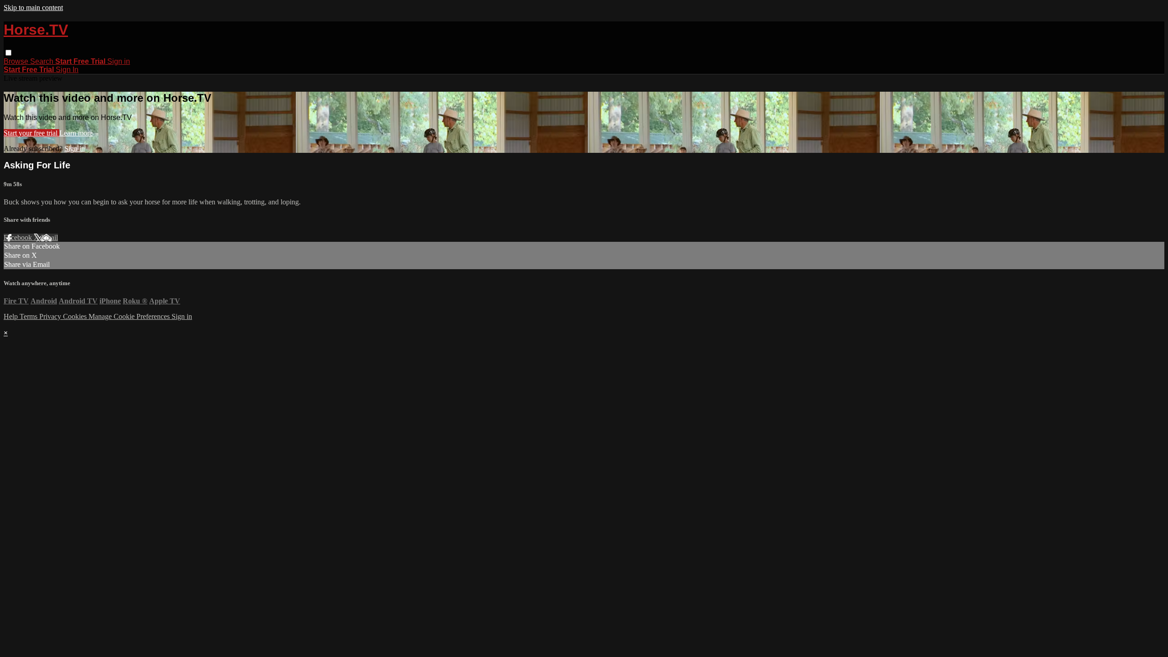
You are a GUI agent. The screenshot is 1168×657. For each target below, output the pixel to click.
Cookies (76, 316)
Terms (29, 316)
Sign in (118, 61)
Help (12, 316)
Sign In (67, 69)
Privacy (51, 316)
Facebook (19, 237)
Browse (17, 61)
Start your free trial (31, 133)
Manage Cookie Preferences (130, 316)
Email (49, 237)
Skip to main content (33, 7)
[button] (8, 53)
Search (42, 61)
